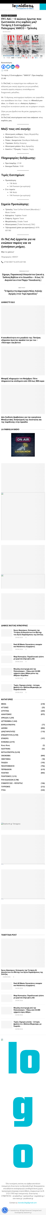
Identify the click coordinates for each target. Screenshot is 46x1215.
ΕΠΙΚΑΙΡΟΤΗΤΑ (12, 15)
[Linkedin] (13, 67)
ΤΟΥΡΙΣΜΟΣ (5, 787)
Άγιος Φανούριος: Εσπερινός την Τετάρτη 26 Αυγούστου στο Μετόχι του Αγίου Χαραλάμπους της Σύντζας (28, 632)
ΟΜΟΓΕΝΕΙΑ (5, 759)
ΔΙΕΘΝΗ (4, 728)
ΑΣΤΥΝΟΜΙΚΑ (6, 721)
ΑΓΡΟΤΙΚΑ (5, 711)
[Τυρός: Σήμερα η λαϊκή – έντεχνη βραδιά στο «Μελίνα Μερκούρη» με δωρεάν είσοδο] (6, 688)
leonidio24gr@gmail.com (27, 1203)
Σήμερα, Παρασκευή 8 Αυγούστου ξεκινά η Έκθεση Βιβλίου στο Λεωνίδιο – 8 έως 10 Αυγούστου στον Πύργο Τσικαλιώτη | (23, 277)
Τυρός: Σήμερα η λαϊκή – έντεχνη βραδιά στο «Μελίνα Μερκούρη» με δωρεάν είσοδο (28, 687)
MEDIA (3, 704)
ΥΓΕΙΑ (3, 790)
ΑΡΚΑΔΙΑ (4, 15)
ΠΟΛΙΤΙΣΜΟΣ (6, 776)
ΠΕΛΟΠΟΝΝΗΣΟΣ (8, 766)
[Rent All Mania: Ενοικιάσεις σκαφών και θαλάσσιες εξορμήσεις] (6, 647)
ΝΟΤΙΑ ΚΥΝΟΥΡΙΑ (7, 752)
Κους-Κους (5, 745)
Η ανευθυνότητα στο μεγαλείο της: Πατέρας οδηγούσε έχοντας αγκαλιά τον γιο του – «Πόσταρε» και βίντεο (21, 340)
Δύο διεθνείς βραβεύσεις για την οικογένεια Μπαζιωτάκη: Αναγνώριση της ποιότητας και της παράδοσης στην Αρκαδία (21, 419)
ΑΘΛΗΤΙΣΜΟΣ (6, 714)
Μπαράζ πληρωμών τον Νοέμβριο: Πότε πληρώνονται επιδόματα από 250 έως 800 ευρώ (22, 379)
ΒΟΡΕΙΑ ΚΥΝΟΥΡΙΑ (8, 725)
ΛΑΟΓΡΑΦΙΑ (5, 749)
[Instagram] (17, 67)
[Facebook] (3, 67)
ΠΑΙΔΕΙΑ (4, 763)
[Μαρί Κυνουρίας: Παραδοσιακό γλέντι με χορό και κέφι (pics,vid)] (6, 659)
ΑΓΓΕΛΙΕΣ (4, 707)
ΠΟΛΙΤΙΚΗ (5, 773)
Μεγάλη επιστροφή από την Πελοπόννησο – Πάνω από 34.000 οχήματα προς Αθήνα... (27, 1010)
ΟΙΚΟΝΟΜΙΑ (5, 756)
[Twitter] (8, 67)
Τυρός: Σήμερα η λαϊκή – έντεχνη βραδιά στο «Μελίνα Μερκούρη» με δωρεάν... (28, 1024)
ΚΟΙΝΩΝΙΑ (5, 742)
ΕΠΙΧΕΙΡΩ (4, 738)
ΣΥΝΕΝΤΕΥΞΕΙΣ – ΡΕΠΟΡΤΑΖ (12, 783)
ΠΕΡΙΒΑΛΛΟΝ (6, 769)
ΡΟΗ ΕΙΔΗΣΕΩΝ (7, 780)
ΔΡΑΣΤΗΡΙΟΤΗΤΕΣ (8, 732)
